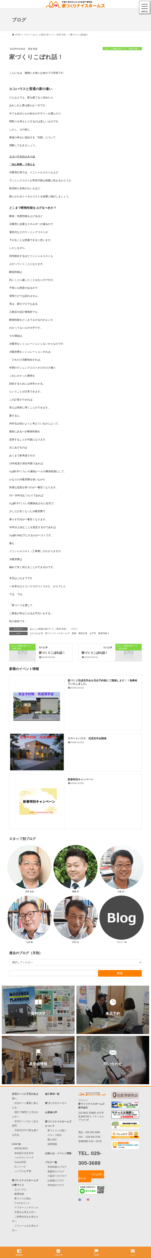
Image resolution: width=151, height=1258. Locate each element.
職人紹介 (52, 1139)
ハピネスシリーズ (24, 1157)
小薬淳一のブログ (57, 1176)
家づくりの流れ (22, 1198)
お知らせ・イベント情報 (58, 1153)
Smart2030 (20, 1162)
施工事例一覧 (52, 1093)
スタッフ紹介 (55, 1135)
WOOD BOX (21, 1148)
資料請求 (19, 1255)
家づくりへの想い (57, 1130)
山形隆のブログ (56, 1180)
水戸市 (92, 633)
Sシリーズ (20, 1166)
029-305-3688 (92, 1132)
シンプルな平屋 (22, 1171)
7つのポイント (22, 1203)
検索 (120, 973)
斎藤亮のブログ (56, 1171)
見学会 (96, 1255)
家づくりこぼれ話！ (52, 652)
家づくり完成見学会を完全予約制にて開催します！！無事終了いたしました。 (102, 681)
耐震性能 (19, 1194)
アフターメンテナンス (26, 1207)
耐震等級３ (103, 633)
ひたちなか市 (36, 633)
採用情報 (52, 1144)
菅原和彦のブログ (57, 1167)
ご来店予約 (58, 1255)
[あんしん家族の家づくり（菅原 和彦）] (22, 651)
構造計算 (82, 633)
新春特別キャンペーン (81, 779)
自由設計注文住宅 (24, 1153)
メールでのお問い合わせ (91, 1176)
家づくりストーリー (56, 1103)
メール (133, 1255)
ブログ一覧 (51, 1162)
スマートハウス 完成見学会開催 (87, 738)
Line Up (16, 1144)
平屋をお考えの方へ (25, 1212)
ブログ (74, 629)
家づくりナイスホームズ (57, 633)
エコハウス (20, 1189)
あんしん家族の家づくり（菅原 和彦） (122, 49)
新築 (74, 633)
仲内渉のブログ (56, 1185)
